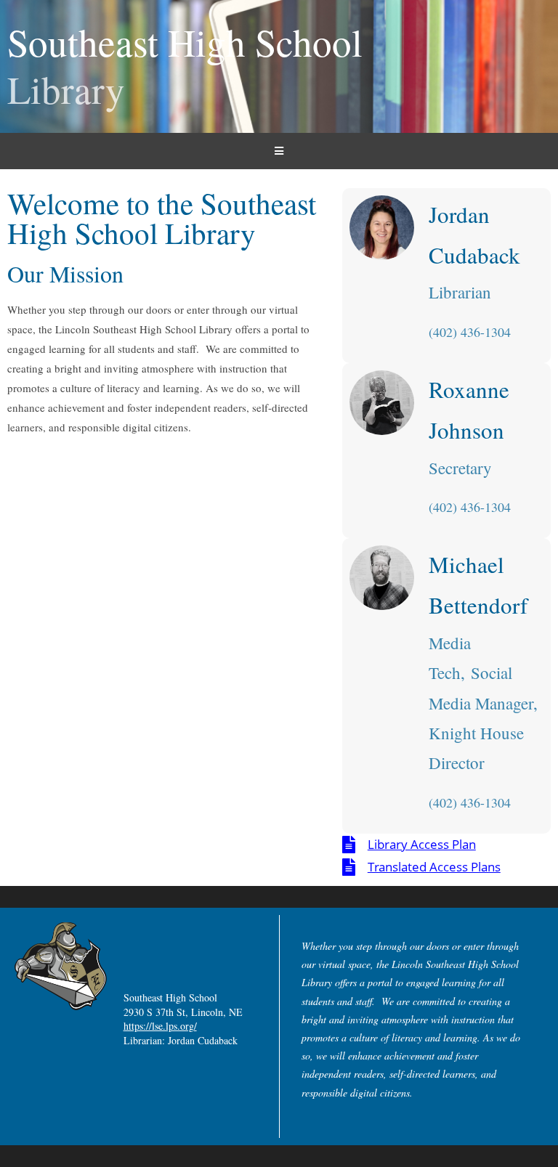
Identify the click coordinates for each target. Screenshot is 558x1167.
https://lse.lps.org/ (160, 1026)
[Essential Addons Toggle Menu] (279, 151)
